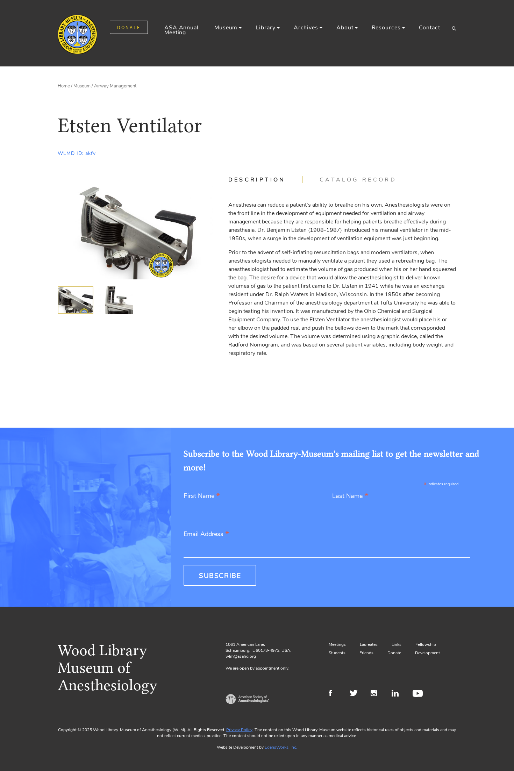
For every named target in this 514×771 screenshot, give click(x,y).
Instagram (377, 694)
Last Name (350, 496)
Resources (386, 27)
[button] (454, 28)
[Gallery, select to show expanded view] (135, 227)
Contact (429, 27)
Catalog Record (358, 179)
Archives (306, 27)
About (344, 27)
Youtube (419, 694)
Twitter (356, 694)
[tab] (265, 179)
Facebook (335, 694)
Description (257, 179)
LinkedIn (398, 694)
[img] (75, 300)
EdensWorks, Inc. (281, 747)
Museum (225, 27)
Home (64, 86)
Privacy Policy (239, 730)
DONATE (129, 27)
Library (265, 27)
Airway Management (115, 86)
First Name (202, 496)
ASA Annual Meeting (181, 30)
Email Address (206, 534)
